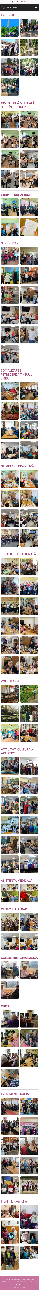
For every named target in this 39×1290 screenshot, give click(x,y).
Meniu (36, 7)
